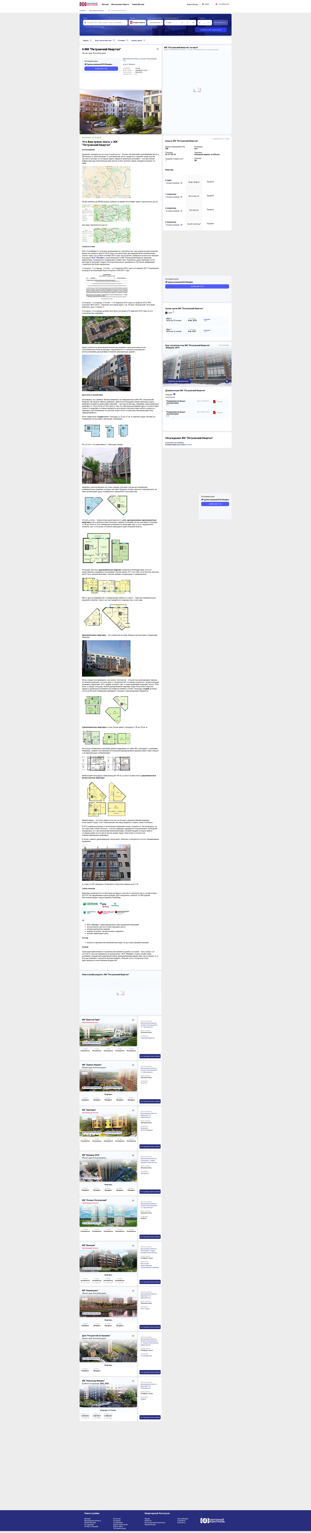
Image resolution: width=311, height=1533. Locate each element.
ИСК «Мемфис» (98, 258)
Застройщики (182, 1519)
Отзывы (123, 40)
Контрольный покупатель (155, 1523)
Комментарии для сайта (178, 445)
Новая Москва (90, 1523)
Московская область (96, 10)
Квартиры (108, 1094)
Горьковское (148, 1027)
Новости (148, 1521)
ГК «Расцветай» (146, 1356)
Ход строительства (105, 40)
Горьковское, (152, 1162)
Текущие (170, 395)
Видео (87, 40)
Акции (147, 1519)
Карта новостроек (120, 1524)
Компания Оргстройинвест (147, 1129)
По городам (89, 1524)
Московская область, (149, 1023)
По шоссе (117, 1519)
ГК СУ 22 (144, 1083)
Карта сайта (118, 1526)
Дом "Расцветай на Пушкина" (96, 1335)
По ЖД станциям (91, 1526)
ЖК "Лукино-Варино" (92, 1065)
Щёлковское (148, 1072)
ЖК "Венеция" (88, 1245)
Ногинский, (145, 1160)
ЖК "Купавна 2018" (91, 1155)
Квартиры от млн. (108, 1410)
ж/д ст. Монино (129, 64)
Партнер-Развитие (147, 1038)
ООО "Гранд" (145, 1309)
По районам (118, 1523)
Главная (82, 10)
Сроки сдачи (138, 40)
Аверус (143, 1399)
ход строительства (91, 1042)
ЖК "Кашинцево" (90, 1290)
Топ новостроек (119, 1528)
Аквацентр (145, 1173)
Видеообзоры (150, 1524)
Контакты (181, 1523)
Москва (87, 1519)
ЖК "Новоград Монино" (93, 1381)
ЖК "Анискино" (89, 1110)
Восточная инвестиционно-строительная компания (150, 1265)
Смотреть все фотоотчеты (179, 380)
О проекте (181, 1521)
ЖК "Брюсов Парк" (91, 1020)
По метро (117, 1521)
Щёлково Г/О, (146, 1115)
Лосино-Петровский (150, 1343)
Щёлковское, (146, 1345)
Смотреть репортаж (93, 1087)
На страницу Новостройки (150, 1056)
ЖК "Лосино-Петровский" (94, 1200)
